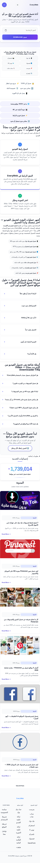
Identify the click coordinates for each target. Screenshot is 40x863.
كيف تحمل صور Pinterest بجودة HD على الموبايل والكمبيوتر (21, 572)
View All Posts (20, 786)
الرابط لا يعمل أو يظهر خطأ (28, 294)
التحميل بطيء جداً (30, 330)
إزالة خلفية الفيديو (18, 819)
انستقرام (32, 825)
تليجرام (31, 834)
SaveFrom (32, 843)
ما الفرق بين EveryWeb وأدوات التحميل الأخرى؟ (23, 416)
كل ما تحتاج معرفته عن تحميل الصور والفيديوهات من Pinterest (21, 620)
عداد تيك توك (18, 810)
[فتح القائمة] (4, 4)
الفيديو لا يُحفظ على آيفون (28, 342)
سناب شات (32, 815)
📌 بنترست (29, 68)
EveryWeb (34, 5)
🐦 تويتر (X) (11, 63)
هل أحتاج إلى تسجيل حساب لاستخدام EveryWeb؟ (22, 375)
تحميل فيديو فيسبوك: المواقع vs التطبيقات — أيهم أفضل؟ (21, 717)
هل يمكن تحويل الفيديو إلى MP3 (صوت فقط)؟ (23, 408)
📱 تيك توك (29, 58)
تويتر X (31, 830)
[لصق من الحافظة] (6, 30)
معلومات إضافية (33, 456)
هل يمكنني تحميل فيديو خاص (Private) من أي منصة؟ (21, 399)
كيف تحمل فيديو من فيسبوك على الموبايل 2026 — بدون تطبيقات (21, 765)
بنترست (31, 809)
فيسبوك (31, 839)
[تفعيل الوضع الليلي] (18, 5)
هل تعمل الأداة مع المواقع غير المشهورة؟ (25, 424)
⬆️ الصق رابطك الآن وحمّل (20, 448)
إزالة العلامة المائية (18, 840)
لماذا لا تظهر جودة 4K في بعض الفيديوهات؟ (24, 391)
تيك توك (31, 821)
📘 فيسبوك (29, 63)
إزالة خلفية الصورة (18, 830)
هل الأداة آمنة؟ (31, 354)
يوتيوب (18, 847)
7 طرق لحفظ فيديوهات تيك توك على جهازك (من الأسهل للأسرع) (22, 524)
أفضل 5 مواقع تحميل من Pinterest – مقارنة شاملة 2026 (21, 669)
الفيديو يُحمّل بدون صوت (28, 306)
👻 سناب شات (11, 68)
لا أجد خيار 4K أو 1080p (28, 318)
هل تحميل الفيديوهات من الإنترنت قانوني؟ (25, 383)
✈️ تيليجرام (29, 73)
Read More (5, 534)
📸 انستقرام (11, 58)
